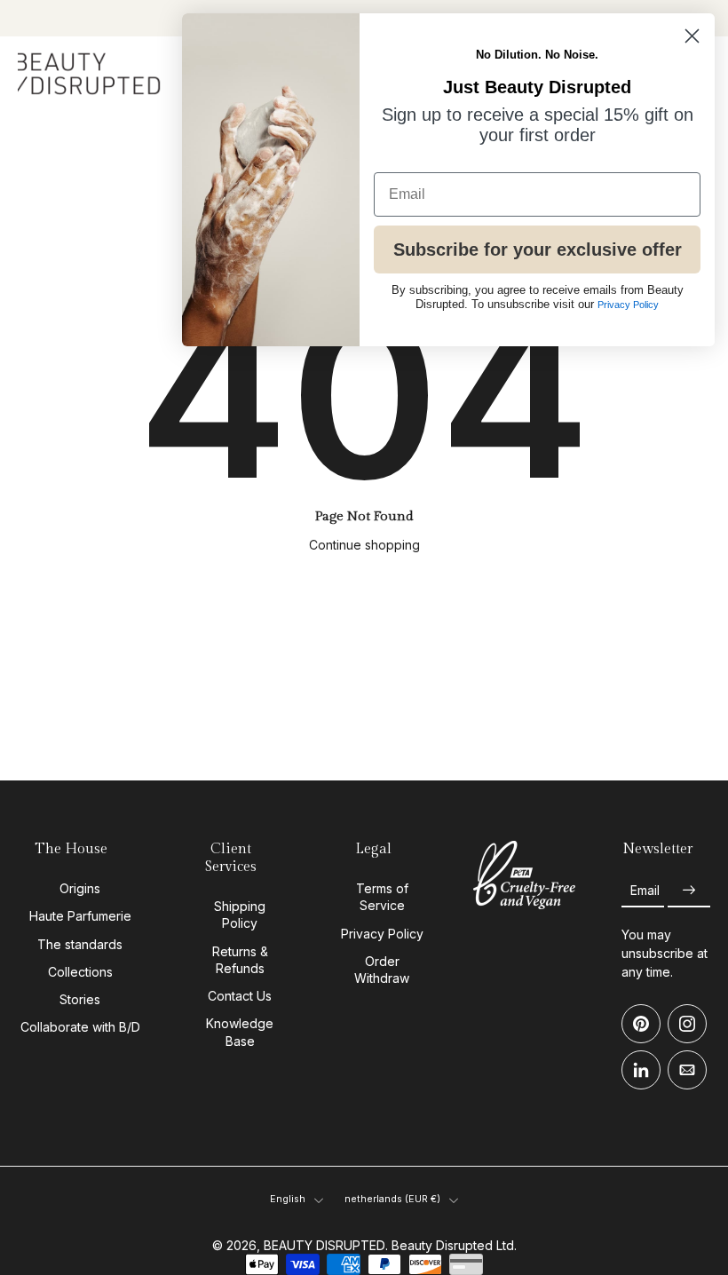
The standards (80, 943)
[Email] (687, 1069)
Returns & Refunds (240, 960)
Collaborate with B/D (80, 1026)
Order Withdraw (381, 970)
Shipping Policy (239, 915)
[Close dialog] (692, 35)
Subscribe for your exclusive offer (537, 249)
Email (645, 890)
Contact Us (240, 995)
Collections (80, 971)
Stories (79, 999)
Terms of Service (382, 897)
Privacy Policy (382, 932)
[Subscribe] (689, 890)
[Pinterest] (641, 1023)
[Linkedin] (641, 1069)
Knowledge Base (239, 1032)
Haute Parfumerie (80, 915)
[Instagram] (687, 1023)
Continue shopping (364, 544)
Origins (79, 888)
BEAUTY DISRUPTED (324, 1245)
